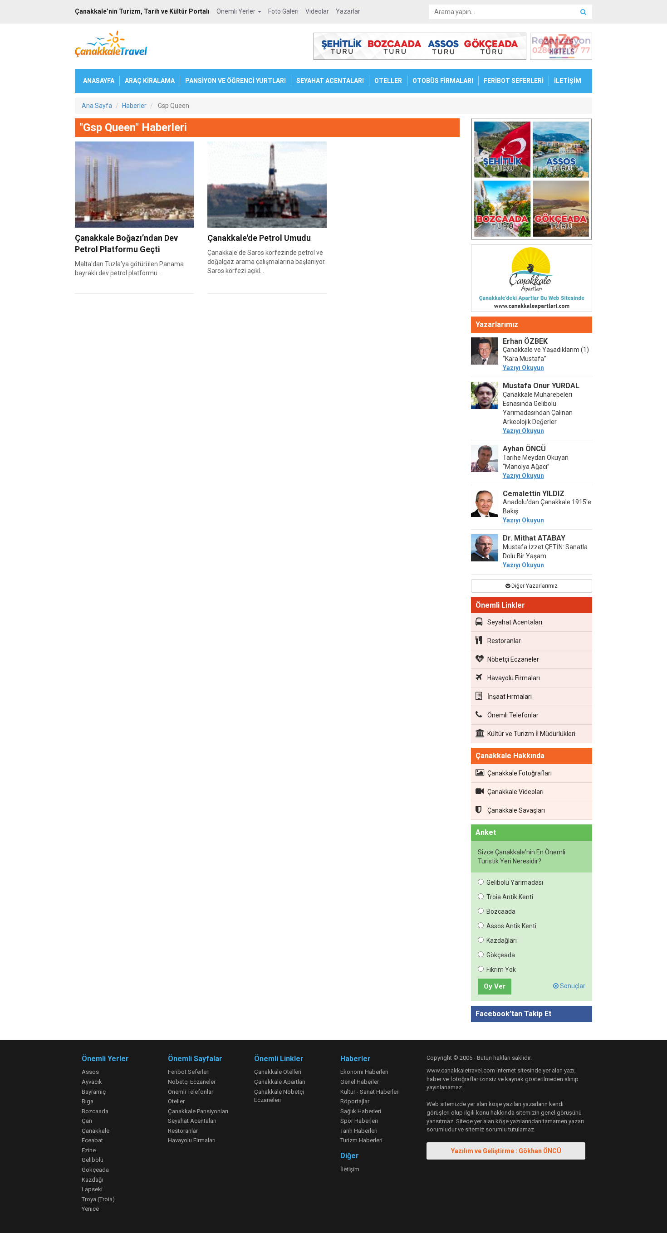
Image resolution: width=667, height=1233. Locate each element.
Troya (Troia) (98, 1199)
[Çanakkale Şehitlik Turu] (532, 181)
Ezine (89, 1150)
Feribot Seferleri (189, 1071)
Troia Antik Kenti (509, 897)
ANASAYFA (98, 80)
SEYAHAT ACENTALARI (330, 80)
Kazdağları (501, 940)
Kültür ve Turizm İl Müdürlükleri (531, 733)
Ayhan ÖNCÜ (524, 448)
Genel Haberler (359, 1081)
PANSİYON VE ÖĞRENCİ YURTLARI (235, 80)
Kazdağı (92, 1179)
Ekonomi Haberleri (364, 1071)
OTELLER (388, 80)
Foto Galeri (283, 11)
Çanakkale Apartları (279, 1081)
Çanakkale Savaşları (516, 810)
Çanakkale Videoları (515, 791)
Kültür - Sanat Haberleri (370, 1091)
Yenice (90, 1208)
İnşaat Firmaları (509, 696)
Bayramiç (94, 1091)
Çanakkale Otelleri (277, 1071)
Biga (87, 1101)
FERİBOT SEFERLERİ (514, 80)
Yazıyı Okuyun (523, 367)
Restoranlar (504, 640)
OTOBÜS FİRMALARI (442, 80)
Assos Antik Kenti (511, 926)
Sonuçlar (572, 985)
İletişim (349, 1169)
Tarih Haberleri (359, 1130)
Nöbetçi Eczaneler (513, 659)
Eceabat (92, 1140)
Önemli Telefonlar (513, 715)
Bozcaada (500, 911)
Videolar (317, 11)
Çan (87, 1120)
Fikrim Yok (501, 969)
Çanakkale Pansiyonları (198, 1111)
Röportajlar (354, 1101)
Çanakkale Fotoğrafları (519, 773)
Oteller (176, 1101)
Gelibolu (92, 1159)
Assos (90, 1071)
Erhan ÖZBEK (525, 341)
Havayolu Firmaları (513, 678)
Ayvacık (92, 1081)
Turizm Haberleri (361, 1140)
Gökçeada (500, 955)
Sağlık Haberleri (360, 1111)
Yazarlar (348, 11)
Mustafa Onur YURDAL (541, 385)
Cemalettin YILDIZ (533, 493)
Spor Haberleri (359, 1120)
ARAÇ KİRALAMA (150, 80)
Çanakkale (95, 1130)
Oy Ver (494, 986)
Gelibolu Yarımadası (514, 882)
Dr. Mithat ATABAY (534, 538)
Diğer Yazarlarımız (534, 586)
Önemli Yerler (236, 11)
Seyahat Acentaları (514, 622)
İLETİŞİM (567, 80)
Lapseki (92, 1189)
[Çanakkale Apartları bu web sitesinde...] (532, 279)
